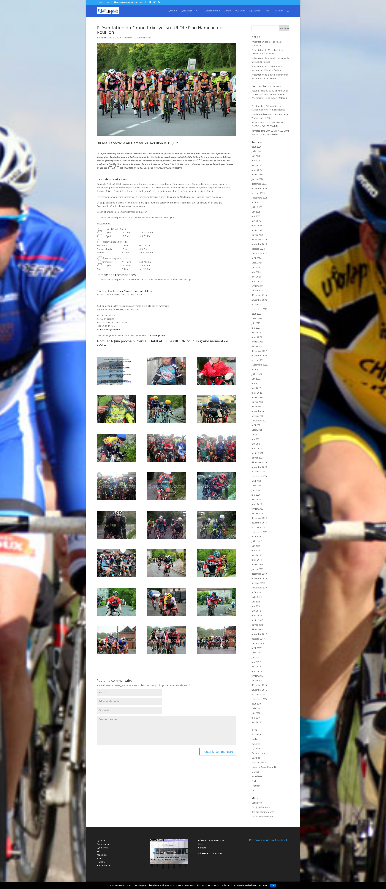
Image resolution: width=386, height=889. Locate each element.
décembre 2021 (259, 406)
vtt (253, 790)
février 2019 (257, 564)
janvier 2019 (257, 569)
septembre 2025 (259, 197)
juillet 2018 (257, 597)
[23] (166, 640)
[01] (166, 371)
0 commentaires (143, 37)
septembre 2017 (259, 643)
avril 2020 (256, 499)
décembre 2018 (259, 573)
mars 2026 (257, 170)
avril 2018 (256, 610)
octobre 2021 (258, 416)
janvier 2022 (257, 401)
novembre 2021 (259, 411)
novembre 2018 (259, 578)
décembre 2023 (259, 295)
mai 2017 (256, 661)
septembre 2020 (259, 476)
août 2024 (256, 258)
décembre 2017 (259, 629)
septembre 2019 (259, 532)
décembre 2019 (259, 518)
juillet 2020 (257, 485)
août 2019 (256, 536)
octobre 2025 (258, 193)
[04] (166, 409)
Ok (273, 885)
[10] (116, 486)
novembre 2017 (259, 634)
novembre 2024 (259, 244)
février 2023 (257, 341)
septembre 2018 (259, 587)
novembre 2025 (259, 188)
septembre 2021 (259, 420)
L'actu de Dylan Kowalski (264, 767)
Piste (99, 858)
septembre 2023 (259, 309)
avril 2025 (256, 220)
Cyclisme (172, 11)
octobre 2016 (258, 694)
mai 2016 (256, 717)
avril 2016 (256, 722)
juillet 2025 (257, 207)
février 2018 (257, 620)
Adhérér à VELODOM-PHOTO (212, 853)
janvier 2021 (257, 457)
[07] (116, 448)
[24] (216, 640)
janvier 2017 (257, 680)
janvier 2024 (257, 290)
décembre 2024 (259, 239)
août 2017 (256, 648)
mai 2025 (256, 216)
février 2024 (257, 285)
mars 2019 (257, 559)
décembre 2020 (259, 462)
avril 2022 (256, 388)
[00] (116, 371)
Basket (255, 739)
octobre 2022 (258, 360)
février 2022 (257, 397)
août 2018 (256, 592)
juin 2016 (256, 713)
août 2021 (256, 425)
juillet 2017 (257, 652)
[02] (216, 371)
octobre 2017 (258, 638)
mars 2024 (257, 281)
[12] (216, 486)
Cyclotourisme (212, 11)
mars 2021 (257, 448)
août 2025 (256, 202)
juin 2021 (256, 434)
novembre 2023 (259, 299)
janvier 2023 (257, 346)
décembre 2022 (259, 351)
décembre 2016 (259, 685)
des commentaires (263, 811)
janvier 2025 (257, 234)
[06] (216, 409)
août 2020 (256, 480)
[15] (216, 525)
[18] (216, 563)
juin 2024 (256, 267)
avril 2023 (256, 332)
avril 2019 (256, 555)
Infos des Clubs (104, 865)
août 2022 (256, 369)
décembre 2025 (259, 183)
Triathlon (278, 11)
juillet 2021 (257, 429)
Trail (266, 11)
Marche (227, 11)
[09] (216, 448)
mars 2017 (257, 671)
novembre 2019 (259, 522)
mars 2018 (257, 615)
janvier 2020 (257, 513)
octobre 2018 (258, 583)
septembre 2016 (259, 699)
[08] (166, 448)
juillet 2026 (257, 151)
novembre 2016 (259, 689)
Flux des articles (261, 807)
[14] (166, 525)
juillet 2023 (257, 318)
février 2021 (257, 453)
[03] (116, 409)
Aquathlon (254, 11)
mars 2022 (257, 392)
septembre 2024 (259, 253)
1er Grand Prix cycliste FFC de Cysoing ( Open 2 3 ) (270, 98)
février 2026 (257, 174)
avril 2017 (256, 666)
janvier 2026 (257, 179)
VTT (198, 11)
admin (103, 37)
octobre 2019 (258, 527)
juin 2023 (256, 323)
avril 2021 (256, 443)
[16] (116, 563)
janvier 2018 (257, 624)
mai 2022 (256, 383)
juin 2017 (256, 657)
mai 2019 (256, 550)
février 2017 (257, 675)
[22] (116, 640)
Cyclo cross (186, 11)
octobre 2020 (258, 471)
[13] (116, 525)
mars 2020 (257, 504)
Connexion (257, 802)
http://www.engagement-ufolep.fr (136, 291)
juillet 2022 (257, 374)
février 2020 (257, 508)
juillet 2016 (257, 708)
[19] (116, 602)
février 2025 (257, 230)
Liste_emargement (156, 335)
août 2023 (256, 313)
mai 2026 (256, 160)
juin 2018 (256, 601)
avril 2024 (256, 276)
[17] (166, 563)
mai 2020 (256, 494)
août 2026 (256, 146)
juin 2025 (256, 211)
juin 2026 (256, 155)
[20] (166, 602)
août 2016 (256, 703)
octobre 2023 (258, 304)
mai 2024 (256, 272)
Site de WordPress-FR (262, 816)
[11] (166, 486)
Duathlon (240, 11)
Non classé (257, 776)
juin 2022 (256, 378)
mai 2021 (256, 439)
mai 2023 (256, 327)
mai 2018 (256, 606)
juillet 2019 (257, 541)
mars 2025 (257, 225)
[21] (216, 602)
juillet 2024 (257, 262)
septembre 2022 (259, 364)
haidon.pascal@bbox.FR (108, 329)
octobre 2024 (258, 248)
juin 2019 (256, 545)
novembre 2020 (259, 467)
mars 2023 (257, 337)
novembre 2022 (259, 355)
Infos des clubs (259, 762)
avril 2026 (256, 165)
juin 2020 (256, 490)
